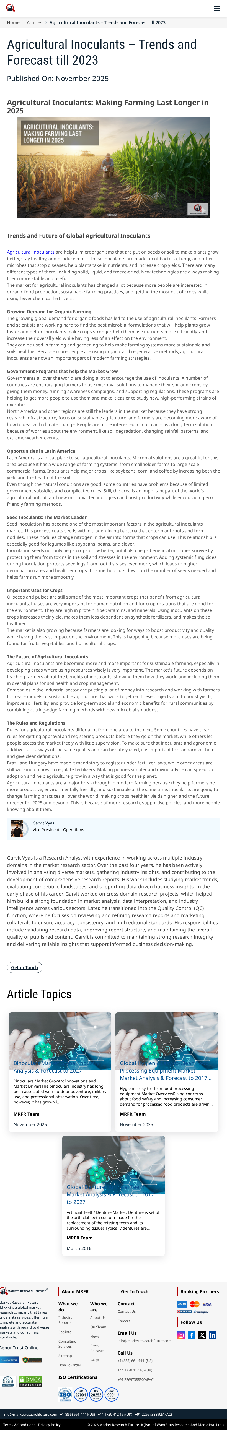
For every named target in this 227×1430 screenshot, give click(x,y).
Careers (124, 1320)
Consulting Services (67, 1344)
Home (13, 22)
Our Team (98, 1326)
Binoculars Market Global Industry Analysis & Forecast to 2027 (56, 1066)
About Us (97, 1317)
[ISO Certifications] (88, 1392)
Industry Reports (65, 1320)
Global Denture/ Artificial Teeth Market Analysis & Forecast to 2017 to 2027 (110, 1194)
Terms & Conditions (19, 1424)
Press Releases (97, 1348)
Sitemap (65, 1355)
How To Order (69, 1365)
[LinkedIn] (212, 1335)
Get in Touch (24, 967)
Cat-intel (65, 1331)
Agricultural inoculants (31, 252)
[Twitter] (202, 1335)
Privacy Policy (49, 1424)
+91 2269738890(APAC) (136, 1379)
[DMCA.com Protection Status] (30, 1381)
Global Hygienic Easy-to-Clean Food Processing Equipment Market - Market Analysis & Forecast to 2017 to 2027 (164, 1070)
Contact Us (127, 1311)
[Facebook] (191, 1335)
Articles (34, 22)
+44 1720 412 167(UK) (135, 1370)
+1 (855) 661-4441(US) (135, 1360)
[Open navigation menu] (217, 8)
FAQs (94, 1360)
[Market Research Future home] (10, 8)
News (94, 1336)
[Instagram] (181, 1335)
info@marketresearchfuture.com (145, 1340)
